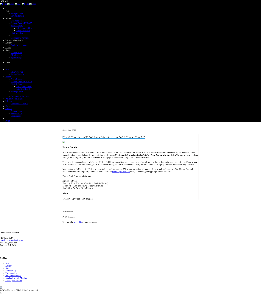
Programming (11, 273)
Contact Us (5, 252)
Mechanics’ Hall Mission (16, 278)
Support (8, 268)
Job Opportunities (13, 275)
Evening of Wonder (13, 280)
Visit (7, 263)
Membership (10, 271)
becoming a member (121, 171)
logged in (78, 222)
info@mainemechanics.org (11, 240)
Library (8, 266)
